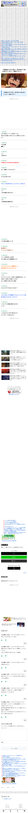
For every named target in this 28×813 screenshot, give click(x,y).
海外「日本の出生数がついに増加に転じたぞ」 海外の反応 (13, 58)
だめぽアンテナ (7, 798)
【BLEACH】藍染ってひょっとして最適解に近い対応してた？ (15, 525)
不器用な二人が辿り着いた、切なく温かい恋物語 (10, 40)
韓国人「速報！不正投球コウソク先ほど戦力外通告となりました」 (14, 766)
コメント (4, 728)
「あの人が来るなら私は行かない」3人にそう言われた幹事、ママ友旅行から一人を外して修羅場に (14, 45)
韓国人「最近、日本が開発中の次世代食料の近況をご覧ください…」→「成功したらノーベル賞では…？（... (14, 54)
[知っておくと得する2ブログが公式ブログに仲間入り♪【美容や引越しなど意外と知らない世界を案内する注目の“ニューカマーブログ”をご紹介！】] (8, 537)
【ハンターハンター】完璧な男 (10, 521)
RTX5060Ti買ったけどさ (9, 526)
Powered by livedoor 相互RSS (8, 62)
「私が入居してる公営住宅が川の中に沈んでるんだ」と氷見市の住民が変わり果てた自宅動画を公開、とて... (14, 759)
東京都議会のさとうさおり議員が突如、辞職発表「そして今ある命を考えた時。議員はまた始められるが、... (14, 52)
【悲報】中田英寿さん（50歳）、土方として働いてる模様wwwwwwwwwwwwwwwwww (12, 42)
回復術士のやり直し (19, 547)
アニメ (4, 547)
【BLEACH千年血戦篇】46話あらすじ (11, 522)
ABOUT (20, 805)
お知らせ (21, 807)
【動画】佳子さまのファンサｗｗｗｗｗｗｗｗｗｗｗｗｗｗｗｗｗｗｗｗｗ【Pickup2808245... (14, 47)
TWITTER (7, 807)
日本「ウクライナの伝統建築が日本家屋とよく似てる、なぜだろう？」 (13, 56)
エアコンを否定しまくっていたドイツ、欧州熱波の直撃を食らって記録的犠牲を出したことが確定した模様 (15, 528)
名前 (2, 742)
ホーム (7, 805)
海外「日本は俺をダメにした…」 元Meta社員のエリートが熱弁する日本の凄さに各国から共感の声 (14, 771)
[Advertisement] (14, 22)
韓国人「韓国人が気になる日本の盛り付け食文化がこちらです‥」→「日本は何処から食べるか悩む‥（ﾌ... (14, 60)
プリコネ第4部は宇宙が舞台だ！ (11, 520)
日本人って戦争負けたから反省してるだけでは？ (12, 757)
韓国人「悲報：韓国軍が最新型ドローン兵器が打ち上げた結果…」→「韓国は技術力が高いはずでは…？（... (15, 533)
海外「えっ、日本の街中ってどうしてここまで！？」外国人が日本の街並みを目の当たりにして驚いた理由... (14, 769)
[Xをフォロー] (14, 568)
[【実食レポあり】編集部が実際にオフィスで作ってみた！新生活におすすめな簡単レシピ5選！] (8, 780)
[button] (14, 560)
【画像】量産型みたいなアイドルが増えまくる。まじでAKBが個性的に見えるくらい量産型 (14, 764)
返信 (25, 643)
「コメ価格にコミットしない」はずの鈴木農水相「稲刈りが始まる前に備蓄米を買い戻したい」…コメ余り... (14, 762)
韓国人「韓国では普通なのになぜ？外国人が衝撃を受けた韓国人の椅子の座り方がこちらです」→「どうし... (14, 49)
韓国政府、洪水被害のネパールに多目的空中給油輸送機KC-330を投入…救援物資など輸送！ (14, 530)
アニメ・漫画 (5, 544)
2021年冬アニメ (10, 547)
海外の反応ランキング (13, 394)
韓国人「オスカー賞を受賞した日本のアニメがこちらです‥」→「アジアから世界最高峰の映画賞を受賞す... (14, 773)
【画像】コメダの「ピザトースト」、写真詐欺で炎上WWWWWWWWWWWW (12, 756)
